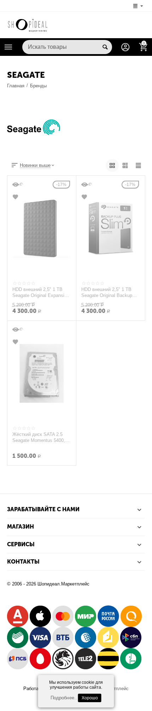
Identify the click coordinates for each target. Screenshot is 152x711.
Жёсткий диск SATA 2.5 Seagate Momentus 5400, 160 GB (38, 437)
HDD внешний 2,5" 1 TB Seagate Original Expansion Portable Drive (40, 292)
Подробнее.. (64, 697)
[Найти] (105, 47)
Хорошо (90, 697)
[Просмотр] (16, 184)
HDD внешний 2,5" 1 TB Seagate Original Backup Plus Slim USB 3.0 (106, 292)
